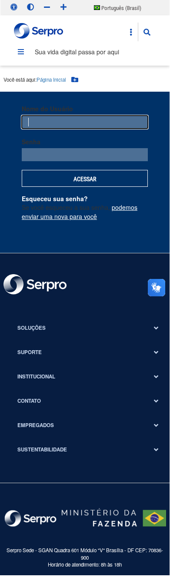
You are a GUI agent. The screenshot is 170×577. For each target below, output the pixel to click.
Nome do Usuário (47, 108)
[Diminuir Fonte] (47, 7)
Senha (31, 141)
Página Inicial (51, 79)
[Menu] (21, 52)
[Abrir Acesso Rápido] (131, 32)
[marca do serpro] (39, 32)
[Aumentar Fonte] (63, 7)
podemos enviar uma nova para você (79, 211)
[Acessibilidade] (14, 7)
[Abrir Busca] (147, 32)
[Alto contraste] (30, 7)
